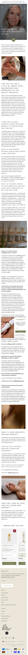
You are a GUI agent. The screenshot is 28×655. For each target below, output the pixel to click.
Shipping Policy (4, 618)
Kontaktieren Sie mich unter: (12, 381)
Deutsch (21, 641)
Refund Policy (4, 621)
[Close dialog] (26, 318)
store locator (13, 1)
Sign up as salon (4, 600)
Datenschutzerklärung (5, 616)
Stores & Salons (4, 597)
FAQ (2, 613)
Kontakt (2, 611)
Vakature (3, 595)
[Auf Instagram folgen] (6, 638)
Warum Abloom (4, 593)
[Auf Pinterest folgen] (9, 638)
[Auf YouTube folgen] (13, 638)
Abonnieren (7, 585)
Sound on (5, 78)
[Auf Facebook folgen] (2, 638)
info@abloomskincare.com (13, 472)
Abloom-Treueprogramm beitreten (8, 604)
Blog (2, 602)
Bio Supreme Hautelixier (7, 545)
